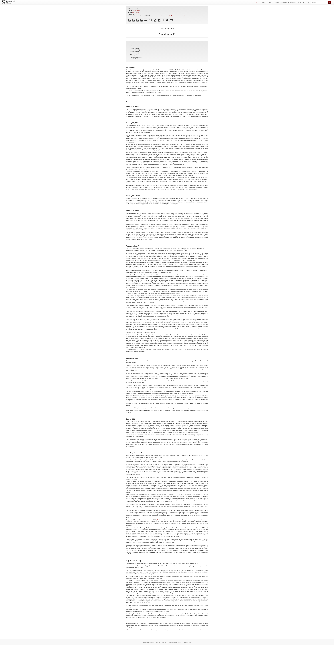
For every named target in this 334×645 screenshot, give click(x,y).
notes (137, 12)
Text (131, 45)
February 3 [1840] (134, 53)
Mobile (179, 642)
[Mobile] (298, 2)
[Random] (303, 2)
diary (133, 12)
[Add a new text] (306, 2)
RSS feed (151, 642)
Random (145, 642)
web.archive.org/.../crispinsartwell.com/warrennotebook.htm (170, 16)
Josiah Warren (136, 10)
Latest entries (173, 642)
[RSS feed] (300, 2)
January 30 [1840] (134, 51)
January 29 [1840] (135, 50)
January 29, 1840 (134, 47)
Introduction (133, 44)
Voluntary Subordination (136, 57)
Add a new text (186, 642)
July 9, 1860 (133, 56)
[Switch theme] (308, 2)
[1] (157, 519)
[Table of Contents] (257, 2)
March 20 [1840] (134, 54)
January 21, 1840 (134, 48)
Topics (166, 642)
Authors (161, 642)
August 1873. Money (135, 59)
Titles (156, 642)
